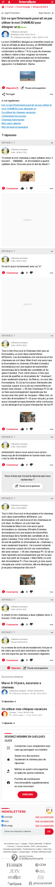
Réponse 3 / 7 (8, 335)
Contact (11, 846)
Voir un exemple (44, 816)
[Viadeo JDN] (40, 877)
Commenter (12, 188)
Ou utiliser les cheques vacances (19, 112)
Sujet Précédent (12, 13)
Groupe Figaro (24, 852)
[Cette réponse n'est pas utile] (31, 188)
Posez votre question (35, 88)
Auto (6, 821)
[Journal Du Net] (15, 871)
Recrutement (42, 846)
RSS (33, 846)
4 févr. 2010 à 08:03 (18, 508)
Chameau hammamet (13, 119)
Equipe (24, 844)
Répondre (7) (12, 88)
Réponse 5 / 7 (8, 498)
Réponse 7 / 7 (8, 632)
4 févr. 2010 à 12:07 (18, 609)
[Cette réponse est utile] (22, 188)
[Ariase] (15, 883)
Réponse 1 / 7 (8, 142)
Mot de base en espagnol (15, 127)
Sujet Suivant (44, 13)
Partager (10, 94)
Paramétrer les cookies (32, 849)
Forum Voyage (23, 7)
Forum (10, 7)
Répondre (16, 668)
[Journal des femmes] (15, 865)
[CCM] (40, 865)
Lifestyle (8, 817)
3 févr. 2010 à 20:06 (18, 447)
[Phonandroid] (40, 883)
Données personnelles (13, 849)
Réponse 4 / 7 (8, 437)
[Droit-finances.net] (40, 871)
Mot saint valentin (11, 123)
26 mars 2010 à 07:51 (19, 642)
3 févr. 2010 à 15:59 (18, 345)
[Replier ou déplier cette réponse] (52, 142)
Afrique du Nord (40, 7)
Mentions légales (11, 852)
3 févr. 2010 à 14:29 (18, 261)
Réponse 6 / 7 (8, 600)
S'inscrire (27, 794)
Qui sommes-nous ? (12, 844)
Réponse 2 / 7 (8, 251)
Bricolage (8, 825)
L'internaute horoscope (14, 116)
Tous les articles (23, 846)
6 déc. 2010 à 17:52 (40, 37)
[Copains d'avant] (15, 877)
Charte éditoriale (35, 844)
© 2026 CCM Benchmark (41, 852)
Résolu (23, 27)
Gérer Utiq (47, 849)
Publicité (47, 844)
